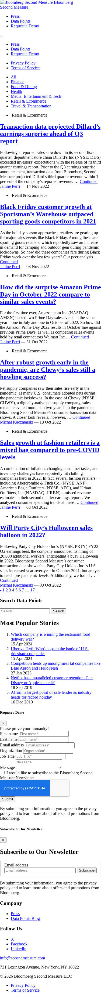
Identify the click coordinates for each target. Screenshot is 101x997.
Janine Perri (10, 186)
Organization (11, 750)
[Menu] (2, 36)
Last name (9, 739)
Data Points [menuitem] (20, 21)
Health (16, 91)
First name (9, 733)
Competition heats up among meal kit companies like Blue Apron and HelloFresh (55, 665)
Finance (17, 82)
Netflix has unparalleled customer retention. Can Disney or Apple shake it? (52, 680)
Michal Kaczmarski (16, 422)
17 (32, 590)
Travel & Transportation (31, 106)
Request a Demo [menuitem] (25, 26)
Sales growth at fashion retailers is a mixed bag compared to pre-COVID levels (50, 450)
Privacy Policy (23, 63)
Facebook (19, 944)
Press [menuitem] (15, 16)
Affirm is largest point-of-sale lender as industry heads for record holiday (51, 694)
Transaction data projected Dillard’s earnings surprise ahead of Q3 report (50, 134)
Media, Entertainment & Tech (36, 96)
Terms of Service (25, 68)
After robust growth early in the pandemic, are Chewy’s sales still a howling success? (47, 369)
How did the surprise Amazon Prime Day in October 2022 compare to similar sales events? (50, 294)
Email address (12, 745)
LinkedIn (18, 949)
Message (7, 767)
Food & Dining (24, 86)
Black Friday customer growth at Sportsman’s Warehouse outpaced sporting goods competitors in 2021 (48, 214)
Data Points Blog (25, 918)
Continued (88, 181)
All (13, 77)
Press (15, 913)
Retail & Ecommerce (28, 101)
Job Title (7, 756)
